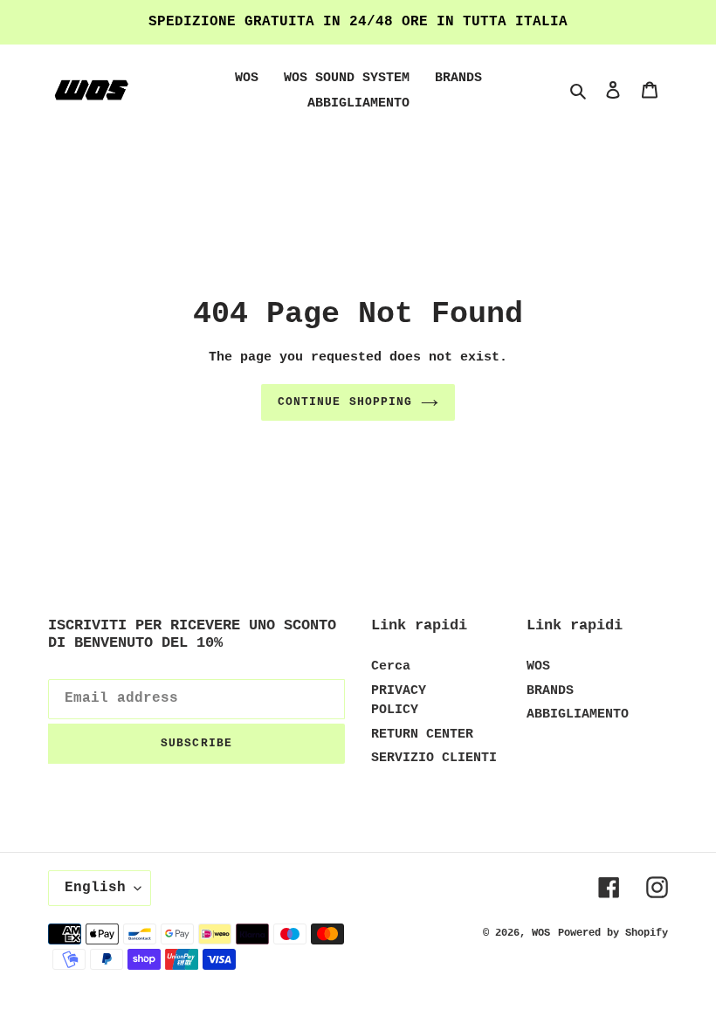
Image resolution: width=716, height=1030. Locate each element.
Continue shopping (345, 402)
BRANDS (550, 690)
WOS (538, 666)
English (95, 888)
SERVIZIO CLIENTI (434, 758)
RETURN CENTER (422, 734)
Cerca (390, 666)
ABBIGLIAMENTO (578, 714)
